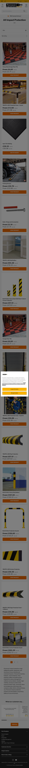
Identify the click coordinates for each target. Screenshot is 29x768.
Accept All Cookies (14, 389)
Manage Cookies (14, 393)
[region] (14, 384)
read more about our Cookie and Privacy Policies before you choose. (13, 384)
